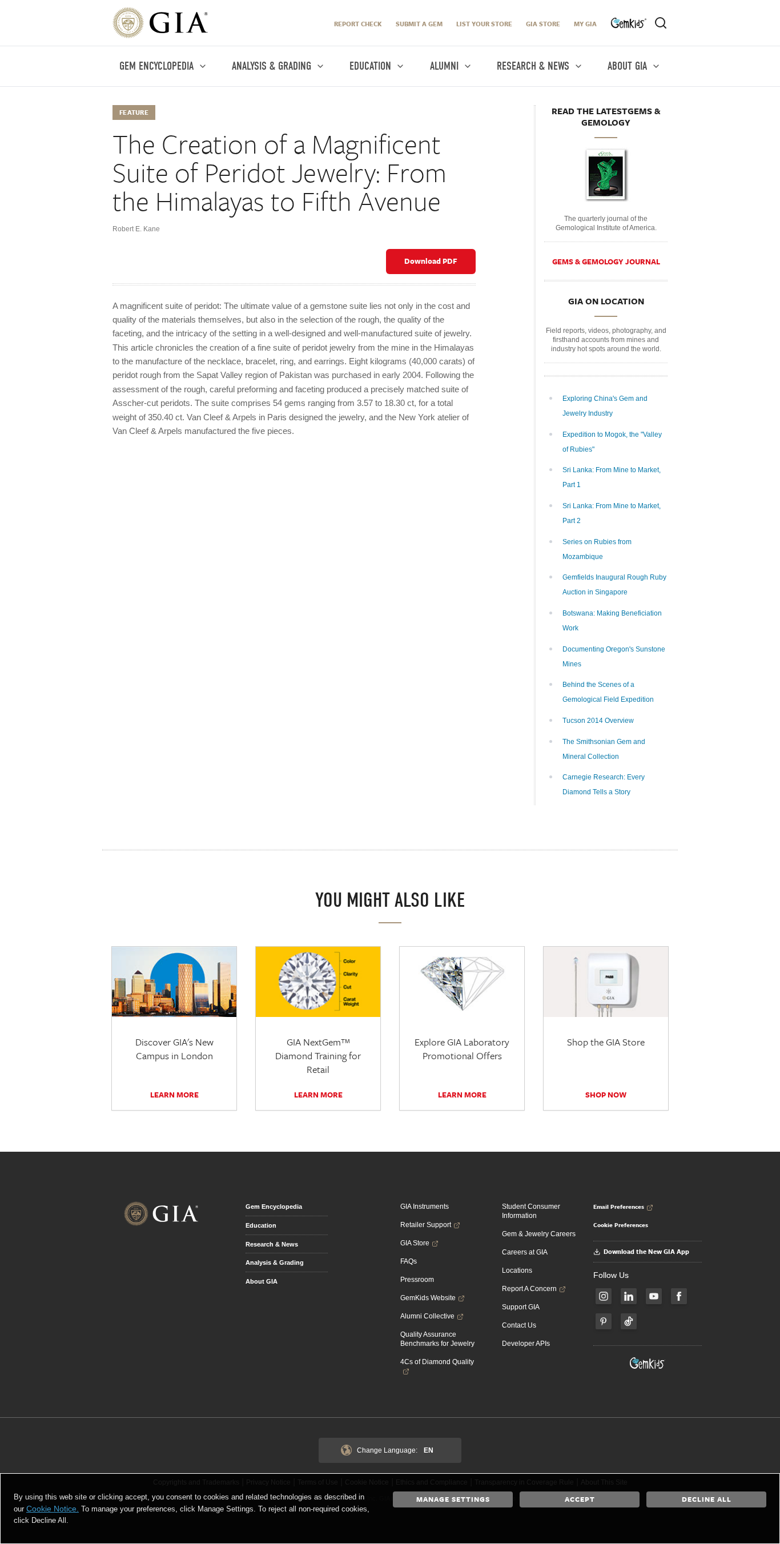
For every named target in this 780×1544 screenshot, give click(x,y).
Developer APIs (526, 1344)
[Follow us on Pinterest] (603, 1321)
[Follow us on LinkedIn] (629, 1296)
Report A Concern (529, 1289)
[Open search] (661, 23)
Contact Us (519, 1325)
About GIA (262, 1281)
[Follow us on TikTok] (629, 1321)
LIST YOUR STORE (484, 24)
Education (261, 1225)
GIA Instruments (424, 1207)
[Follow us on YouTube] (654, 1296)
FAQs (408, 1261)
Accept (580, 1499)
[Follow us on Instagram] (603, 1296)
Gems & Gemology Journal (606, 261)
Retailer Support (425, 1225)
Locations (517, 1270)
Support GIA (521, 1307)
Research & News (272, 1244)
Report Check (358, 24)
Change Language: (395, 1450)
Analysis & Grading (275, 1262)
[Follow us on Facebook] (679, 1296)
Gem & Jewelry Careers (539, 1234)
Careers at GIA (525, 1252)
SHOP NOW (605, 1094)
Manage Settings (453, 1499)
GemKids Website (428, 1298)
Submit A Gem (419, 24)
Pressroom (417, 1280)
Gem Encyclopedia (274, 1206)
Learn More (174, 1094)
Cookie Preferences (620, 1224)
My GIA (585, 24)
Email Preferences (618, 1206)
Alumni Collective (427, 1316)
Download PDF (430, 261)
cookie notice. (52, 1508)
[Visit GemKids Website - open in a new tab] (647, 1363)
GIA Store (543, 24)
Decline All (706, 1499)
